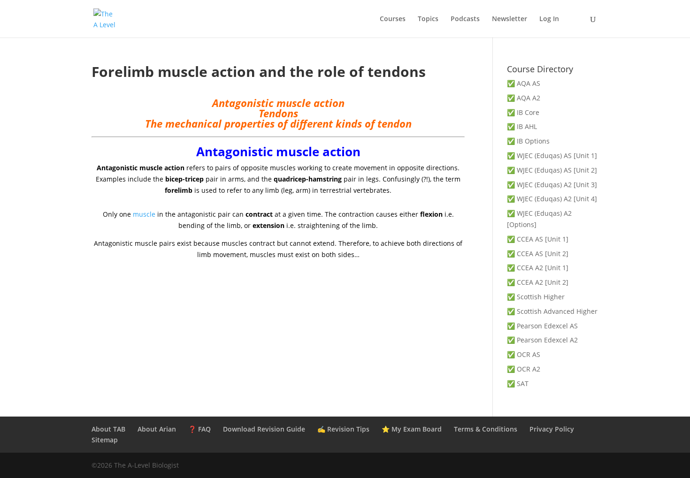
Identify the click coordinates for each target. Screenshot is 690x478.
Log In (549, 19)
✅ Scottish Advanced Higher (552, 311)
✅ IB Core (523, 112)
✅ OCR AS (523, 354)
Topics (428, 19)
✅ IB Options (528, 141)
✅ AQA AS (523, 83)
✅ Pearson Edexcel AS (542, 325)
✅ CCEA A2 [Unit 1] (537, 267)
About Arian (157, 429)
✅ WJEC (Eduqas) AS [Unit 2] (552, 170)
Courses (393, 19)
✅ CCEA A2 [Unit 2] (537, 282)
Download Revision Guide (264, 429)
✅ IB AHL (522, 126)
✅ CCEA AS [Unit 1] (537, 239)
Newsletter (509, 19)
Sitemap (105, 439)
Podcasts (465, 19)
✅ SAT (518, 383)
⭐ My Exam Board (412, 429)
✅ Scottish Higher (536, 296)
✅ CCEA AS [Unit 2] (537, 253)
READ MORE (278, 318)
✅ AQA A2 (523, 97)
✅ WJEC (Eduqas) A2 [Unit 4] (552, 198)
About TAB (108, 429)
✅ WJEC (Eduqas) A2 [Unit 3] (552, 184)
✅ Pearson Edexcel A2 (542, 339)
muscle (144, 214)
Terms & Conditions (485, 429)
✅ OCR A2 (523, 368)
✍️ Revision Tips (343, 429)
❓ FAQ (199, 429)
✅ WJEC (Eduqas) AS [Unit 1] (552, 155)
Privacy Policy (551, 429)
